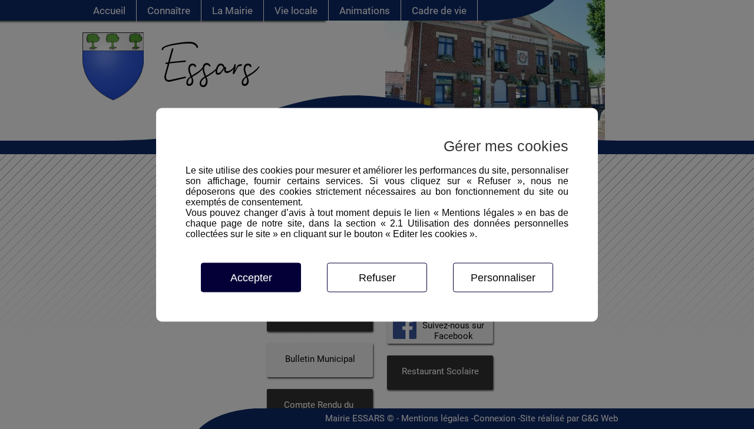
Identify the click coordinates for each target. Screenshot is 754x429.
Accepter (251, 277)
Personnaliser (503, 277)
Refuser (377, 277)
